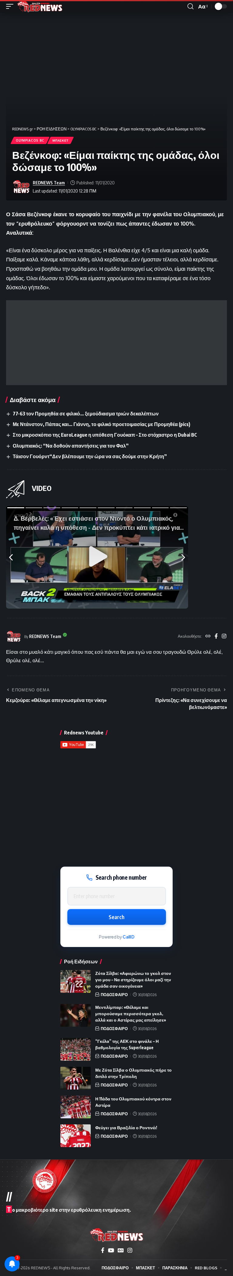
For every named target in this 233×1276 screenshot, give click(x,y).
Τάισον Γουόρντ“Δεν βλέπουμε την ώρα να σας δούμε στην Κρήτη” (90, 456)
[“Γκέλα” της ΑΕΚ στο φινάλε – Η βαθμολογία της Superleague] (75, 1049)
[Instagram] (224, 636)
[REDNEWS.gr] (39, 6)
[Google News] (120, 1250)
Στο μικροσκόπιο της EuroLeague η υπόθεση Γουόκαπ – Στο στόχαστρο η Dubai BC (105, 435)
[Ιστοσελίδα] (208, 636)
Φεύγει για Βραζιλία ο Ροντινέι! (126, 1127)
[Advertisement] (116, 342)
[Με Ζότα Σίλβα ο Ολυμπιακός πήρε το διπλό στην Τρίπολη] (75, 1078)
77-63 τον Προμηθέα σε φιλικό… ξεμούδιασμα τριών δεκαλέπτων (86, 414)
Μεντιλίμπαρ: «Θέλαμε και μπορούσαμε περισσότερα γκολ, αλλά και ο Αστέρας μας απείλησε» (130, 1013)
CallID (128, 936)
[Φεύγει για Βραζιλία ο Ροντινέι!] (75, 1135)
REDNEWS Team (49, 182)
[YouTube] (111, 1250)
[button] (11, 6)
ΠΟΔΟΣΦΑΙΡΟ (114, 994)
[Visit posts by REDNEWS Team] (21, 187)
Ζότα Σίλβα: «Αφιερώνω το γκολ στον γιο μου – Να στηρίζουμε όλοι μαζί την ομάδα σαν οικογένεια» (133, 980)
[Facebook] (216, 636)
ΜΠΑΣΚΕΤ (60, 140)
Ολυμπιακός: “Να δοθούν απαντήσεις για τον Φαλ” (71, 446)
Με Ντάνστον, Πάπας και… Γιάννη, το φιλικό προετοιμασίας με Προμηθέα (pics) (101, 424)
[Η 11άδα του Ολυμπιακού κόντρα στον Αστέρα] (75, 1107)
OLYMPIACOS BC (30, 140)
